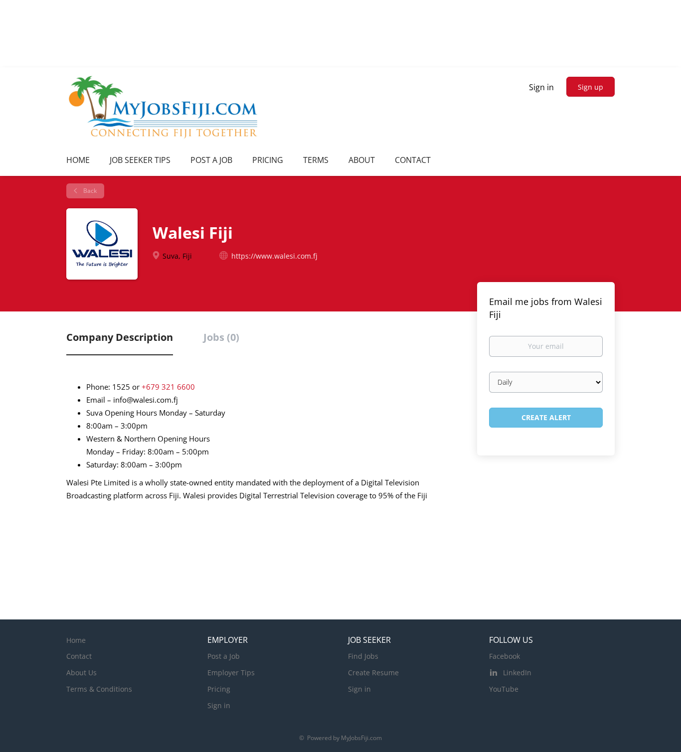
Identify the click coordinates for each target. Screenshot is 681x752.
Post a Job (223, 656)
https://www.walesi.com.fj (274, 256)
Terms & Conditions (99, 689)
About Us (81, 672)
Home (76, 640)
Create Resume (373, 672)
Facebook (504, 656)
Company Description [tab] (119, 337)
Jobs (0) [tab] (221, 337)
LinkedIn (517, 672)
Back (89, 190)
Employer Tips (231, 672)
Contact (79, 656)
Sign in (541, 87)
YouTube (503, 689)
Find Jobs (363, 656)
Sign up (590, 87)
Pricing (218, 689)
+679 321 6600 (168, 387)
